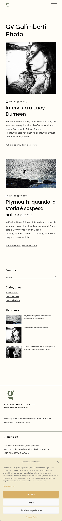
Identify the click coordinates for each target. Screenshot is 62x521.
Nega (31, 502)
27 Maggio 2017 (18, 195)
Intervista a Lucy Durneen (25, 111)
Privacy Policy (32, 517)
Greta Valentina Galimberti (23, 419)
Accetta (31, 494)
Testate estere (29, 145)
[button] (57, 461)
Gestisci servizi (9, 486)
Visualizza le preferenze (31, 510)
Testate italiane (13, 300)
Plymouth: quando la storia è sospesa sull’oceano (31, 208)
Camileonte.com (22, 422)
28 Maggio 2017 (18, 101)
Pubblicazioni (13, 145)
